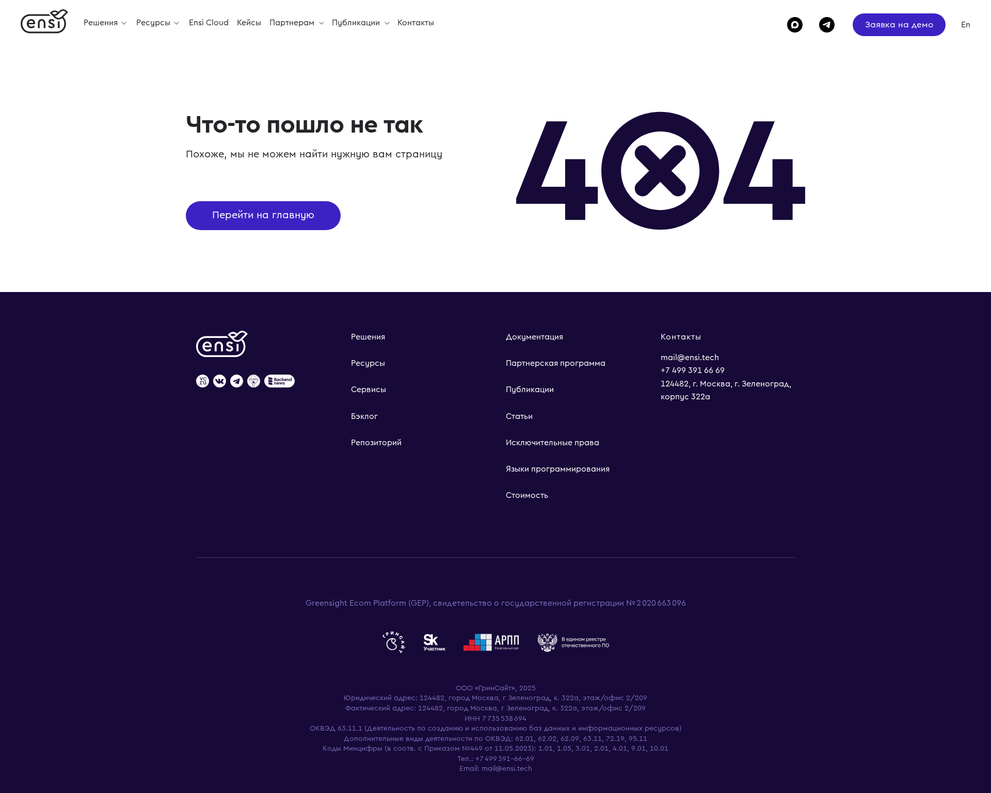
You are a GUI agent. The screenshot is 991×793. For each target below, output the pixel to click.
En (965, 25)
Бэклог (364, 416)
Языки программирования (558, 469)
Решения (368, 337)
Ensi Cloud (209, 23)
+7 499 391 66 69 (693, 370)
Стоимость (527, 495)
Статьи (519, 416)
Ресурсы (368, 363)
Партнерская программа (555, 363)
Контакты (415, 23)
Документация (534, 337)
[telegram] (822, 25)
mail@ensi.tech (690, 357)
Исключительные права (552, 443)
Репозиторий (376, 443)
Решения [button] (102, 23)
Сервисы (368, 389)
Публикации (357, 23)
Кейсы (249, 23)
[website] (202, 382)
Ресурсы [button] (154, 23)
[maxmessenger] (790, 25)
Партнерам (292, 23)
